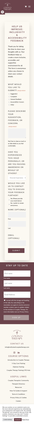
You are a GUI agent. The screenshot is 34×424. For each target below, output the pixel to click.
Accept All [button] (18, 419)
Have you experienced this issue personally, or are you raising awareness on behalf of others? (16, 162)
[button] (2, 12)
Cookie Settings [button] (7, 419)
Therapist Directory (18, 384)
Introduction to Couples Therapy (18, 360)
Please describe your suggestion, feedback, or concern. (17, 118)
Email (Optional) (13, 236)
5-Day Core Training (18, 363)
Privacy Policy (24, 312)
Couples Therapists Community (18, 380)
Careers (18, 401)
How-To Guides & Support (18, 391)
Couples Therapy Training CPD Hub (18, 370)
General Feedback (15, 99)
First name (7, 278)
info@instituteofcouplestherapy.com (17, 347)
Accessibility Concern (17, 102)
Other (12, 105)
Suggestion (13, 94)
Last (9, 228)
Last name (7, 288)
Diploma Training (18, 367)
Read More (25, 419)
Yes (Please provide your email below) (16, 200)
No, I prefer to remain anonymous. (17, 204)
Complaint (13, 96)
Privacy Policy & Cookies (18, 397)
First (9, 219)
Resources (18, 387)
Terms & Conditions (18, 394)
